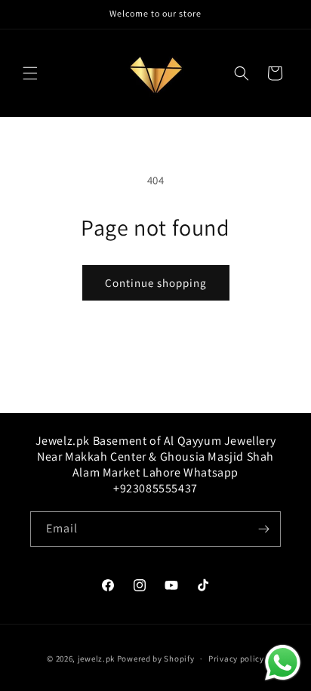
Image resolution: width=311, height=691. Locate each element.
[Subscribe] (263, 529)
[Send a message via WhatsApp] (282, 662)
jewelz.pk (96, 658)
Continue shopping (156, 283)
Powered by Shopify (156, 658)
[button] (30, 73)
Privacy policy (236, 658)
